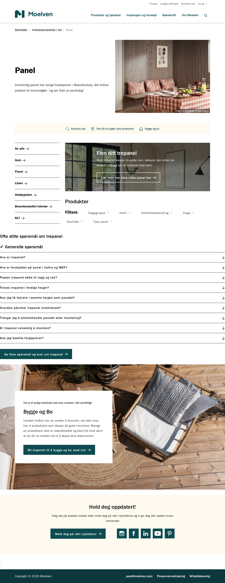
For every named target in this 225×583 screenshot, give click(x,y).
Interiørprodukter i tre (47, 29)
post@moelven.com (139, 576)
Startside (21, 29)
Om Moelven (190, 15)
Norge (201, 3)
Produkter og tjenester (106, 15)
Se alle (20, 148)
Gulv (18, 160)
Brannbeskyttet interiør (31, 206)
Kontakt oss (188, 3)
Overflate (73, 221)
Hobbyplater (23, 195)
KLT (17, 218)
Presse (154, 3)
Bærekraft (169, 15)
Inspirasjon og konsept (141, 15)
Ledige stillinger (169, 3)
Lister (19, 183)
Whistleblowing (199, 576)
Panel (19, 171)
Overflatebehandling (155, 212)
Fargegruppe (97, 212)
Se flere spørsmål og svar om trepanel (34, 354)
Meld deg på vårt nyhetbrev (76, 534)
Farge (187, 212)
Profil (124, 212)
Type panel (101, 221)
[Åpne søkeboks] (205, 15)
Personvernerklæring (171, 576)
